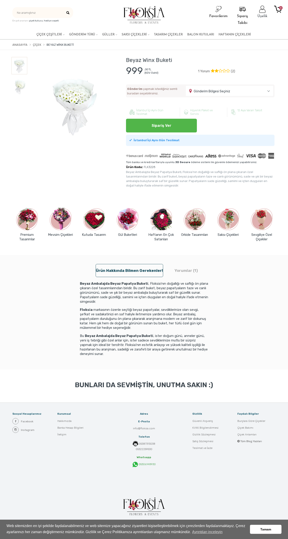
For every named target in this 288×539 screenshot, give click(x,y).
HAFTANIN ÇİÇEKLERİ (234, 34)
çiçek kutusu (36, 20)
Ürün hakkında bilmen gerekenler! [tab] (129, 270)
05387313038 (147, 443)
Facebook (27, 421)
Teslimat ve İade (202, 448)
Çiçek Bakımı (245, 427)
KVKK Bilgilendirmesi (205, 427)
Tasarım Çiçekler (168, 34)
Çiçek (37, 44)
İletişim (61, 434)
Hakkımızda (64, 421)
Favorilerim (218, 16)
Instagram (27, 430)
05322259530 (144, 449)
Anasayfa (19, 44)
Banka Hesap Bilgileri (70, 427)
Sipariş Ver (161, 125)
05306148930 (147, 464)
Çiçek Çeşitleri (49, 34)
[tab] (216, 71)
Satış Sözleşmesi (202, 441)
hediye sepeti (51, 20)
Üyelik (262, 16)
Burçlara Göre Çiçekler (251, 421)
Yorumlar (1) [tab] (186, 270)
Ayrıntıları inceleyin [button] (207, 532)
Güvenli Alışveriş (202, 421)
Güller (108, 34)
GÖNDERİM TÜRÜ (82, 34)
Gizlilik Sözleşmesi (204, 434)
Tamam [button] (265, 529)
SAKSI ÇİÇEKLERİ (134, 34)
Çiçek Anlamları (246, 434)
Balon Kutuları (200, 34)
